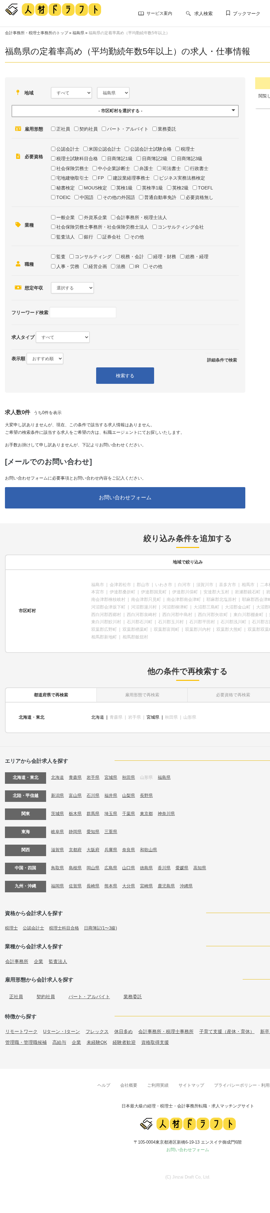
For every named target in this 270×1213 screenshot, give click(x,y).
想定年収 (34, 287)
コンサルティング (93, 256)
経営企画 (98, 266)
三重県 (110, 831)
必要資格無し (199, 197)
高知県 (199, 867)
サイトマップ (191, 1085)
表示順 (18, 358)
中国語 (87, 197)
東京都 (146, 813)
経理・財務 (164, 256)
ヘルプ (103, 1085)
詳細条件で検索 (222, 360)
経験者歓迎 (124, 1042)
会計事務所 (16, 961)
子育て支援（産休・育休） (227, 1031)
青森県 (75, 777)
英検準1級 (152, 187)
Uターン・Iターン (61, 1031)
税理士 (188, 149)
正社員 (63, 129)
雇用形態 (34, 129)
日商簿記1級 (120, 158)
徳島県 (146, 867)
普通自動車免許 (160, 197)
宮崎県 (146, 885)
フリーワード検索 (30, 312)
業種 (29, 225)
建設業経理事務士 (131, 178)
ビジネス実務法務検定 (182, 178)
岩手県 (93, 777)
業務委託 (167, 129)
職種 (29, 264)
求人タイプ (23, 337)
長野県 (146, 795)
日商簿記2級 (155, 158)
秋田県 (128, 777)
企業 (38, 961)
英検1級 (124, 187)
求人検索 (203, 13)
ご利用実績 (158, 1085)
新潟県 (57, 795)
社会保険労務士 (72, 168)
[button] (125, 111)
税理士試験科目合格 (77, 158)
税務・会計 (132, 256)
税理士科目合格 (64, 928)
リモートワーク (21, 1031)
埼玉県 (110, 813)
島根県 (75, 867)
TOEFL (205, 187)
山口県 (128, 867)
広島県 (110, 867)
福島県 (78, 33)
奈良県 (128, 849)
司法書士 (171, 168)
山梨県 (128, 795)
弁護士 (146, 168)
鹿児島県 (166, 885)
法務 (120, 266)
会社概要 (128, 1085)
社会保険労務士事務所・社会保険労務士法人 (102, 227)
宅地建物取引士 (72, 178)
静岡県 (75, 831)
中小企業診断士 (114, 168)
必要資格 (34, 156)
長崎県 (93, 885)
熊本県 (110, 885)
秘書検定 (65, 187)
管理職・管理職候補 (26, 1042)
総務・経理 (196, 256)
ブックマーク (246, 13)
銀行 (88, 236)
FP (101, 178)
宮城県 (153, 717)
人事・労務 (67, 266)
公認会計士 (67, 149)
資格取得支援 (155, 1042)
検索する (125, 375)
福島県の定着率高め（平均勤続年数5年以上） (129, 33)
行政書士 (199, 168)
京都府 (75, 849)
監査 (61, 256)
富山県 (75, 795)
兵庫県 (110, 849)
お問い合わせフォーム (125, 497)
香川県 (164, 867)
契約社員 (88, 129)
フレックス (97, 1031)
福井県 (110, 795)
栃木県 (75, 813)
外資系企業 (95, 217)
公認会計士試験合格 (151, 149)
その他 (137, 236)
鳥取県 (57, 867)
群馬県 (93, 813)
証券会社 (111, 236)
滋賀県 (57, 849)
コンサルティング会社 (181, 227)
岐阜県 (57, 831)
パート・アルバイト (127, 129)
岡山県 (93, 867)
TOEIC (63, 197)
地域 (29, 92)
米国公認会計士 (105, 149)
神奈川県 (166, 813)
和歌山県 (148, 849)
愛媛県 (182, 867)
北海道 (97, 717)
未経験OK (97, 1042)
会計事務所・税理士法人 (141, 217)
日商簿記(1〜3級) (100, 928)
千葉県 (128, 813)
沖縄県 (186, 885)
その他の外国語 (119, 197)
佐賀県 (75, 885)
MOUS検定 (95, 187)
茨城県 (57, 813)
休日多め (123, 1031)
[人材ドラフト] (53, 9)
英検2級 (180, 187)
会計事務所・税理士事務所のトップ (36, 33)
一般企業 (65, 217)
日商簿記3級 (189, 158)
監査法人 (65, 236)
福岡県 (57, 885)
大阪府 (93, 849)
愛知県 (93, 831)
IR (137, 266)
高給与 (59, 1042)
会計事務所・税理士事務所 (166, 1031)
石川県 (93, 795)
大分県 (128, 885)
